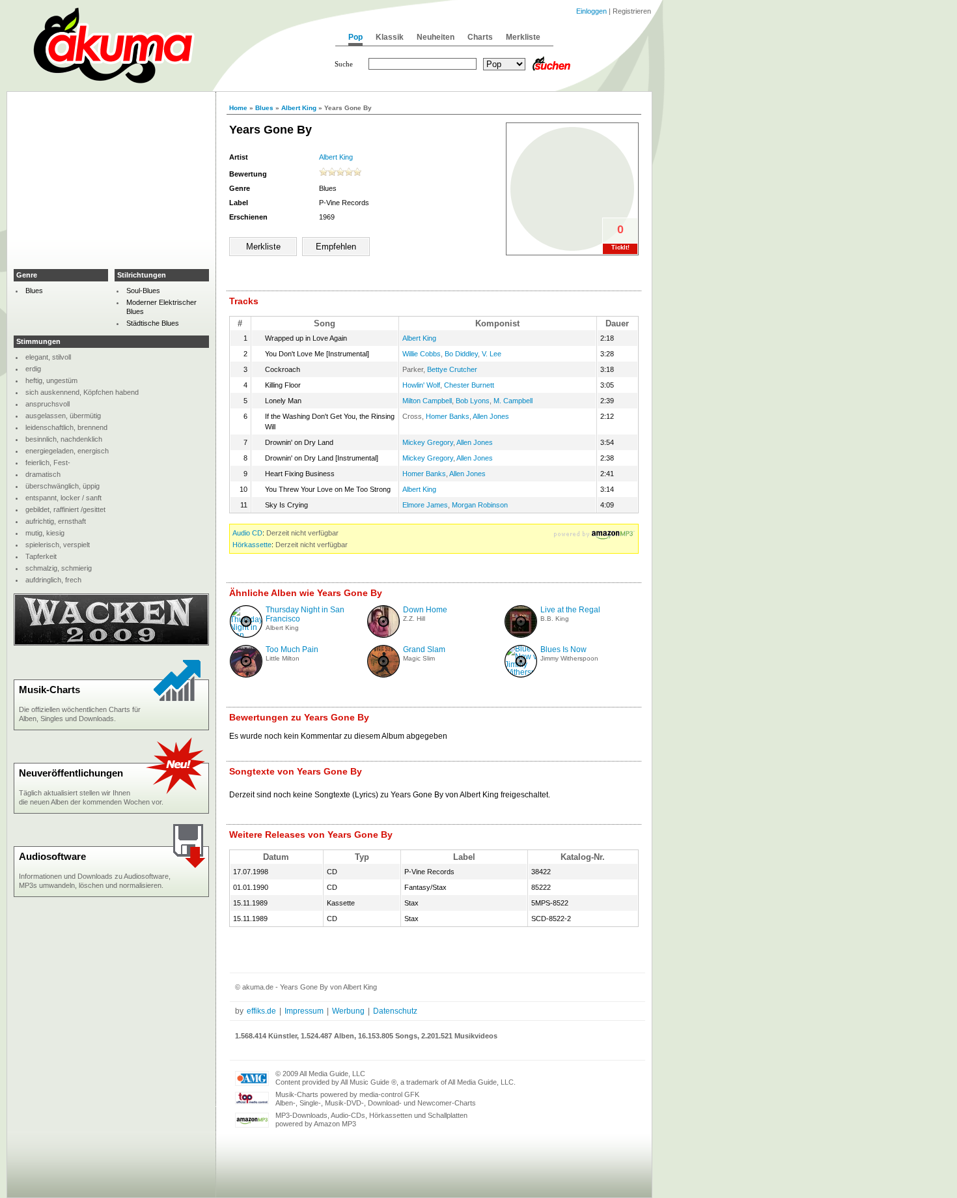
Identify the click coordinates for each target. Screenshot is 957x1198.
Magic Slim (419, 658)
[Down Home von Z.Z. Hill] (383, 635)
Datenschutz (395, 1011)
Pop (355, 37)
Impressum (304, 1011)
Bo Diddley (461, 354)
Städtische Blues (152, 323)
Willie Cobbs (421, 354)
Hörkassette (251, 545)
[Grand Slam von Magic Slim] (383, 674)
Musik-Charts (49, 689)
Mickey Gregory (427, 442)
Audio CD (247, 533)
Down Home (425, 609)
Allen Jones (491, 416)
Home (238, 107)
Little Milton (282, 658)
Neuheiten (435, 37)
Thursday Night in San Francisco (305, 614)
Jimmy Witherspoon (569, 658)
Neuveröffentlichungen (71, 772)
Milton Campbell (427, 401)
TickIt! (620, 247)
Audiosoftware (52, 856)
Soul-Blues (143, 290)
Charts (480, 37)
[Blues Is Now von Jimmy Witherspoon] (527, 672)
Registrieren (632, 11)
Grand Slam (424, 649)
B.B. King (554, 618)
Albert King (298, 107)
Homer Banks (447, 416)
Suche (344, 64)
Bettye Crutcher (452, 369)
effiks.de (261, 1011)
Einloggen (591, 11)
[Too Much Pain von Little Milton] (246, 674)
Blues (264, 107)
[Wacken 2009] (111, 643)
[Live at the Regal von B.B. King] (521, 635)
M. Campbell (513, 401)
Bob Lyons (473, 401)
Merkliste (523, 37)
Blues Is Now (563, 649)
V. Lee (491, 354)
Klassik (390, 37)
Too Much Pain (292, 649)
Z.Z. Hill (414, 618)
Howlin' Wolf (421, 385)
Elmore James (425, 505)
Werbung (348, 1011)
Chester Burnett (469, 385)
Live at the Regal (570, 609)
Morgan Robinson (480, 505)
